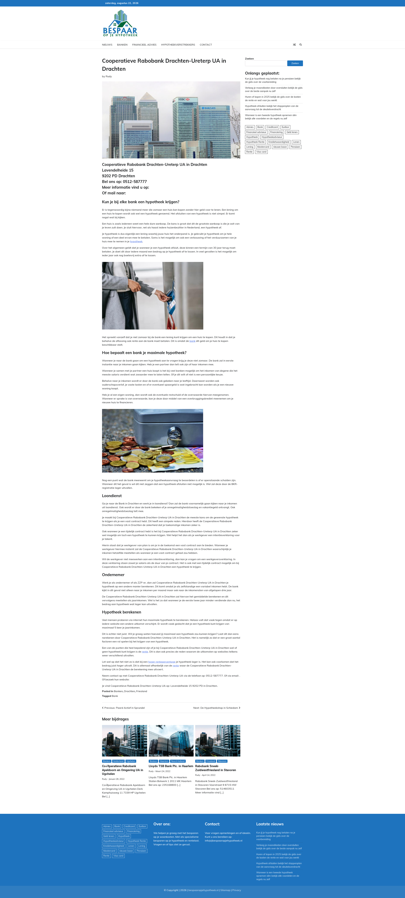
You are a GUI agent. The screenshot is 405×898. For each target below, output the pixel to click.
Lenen (296, 142)
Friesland (141, 691)
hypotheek (136, 241)
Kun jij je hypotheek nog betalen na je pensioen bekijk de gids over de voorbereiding (275, 836)
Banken (122, 44)
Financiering (276, 132)
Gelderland (118, 761)
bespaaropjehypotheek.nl (203, 890)
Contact (206, 44)
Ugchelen (131, 761)
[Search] (300, 44)
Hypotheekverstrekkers (178, 44)
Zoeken (249, 58)
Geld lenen (292, 132)
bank (192, 340)
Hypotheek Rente (255, 142)
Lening (249, 146)
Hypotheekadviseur (272, 137)
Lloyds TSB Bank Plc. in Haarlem (171, 766)
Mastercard (263, 146)
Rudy (109, 76)
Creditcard (272, 127)
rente (145, 651)
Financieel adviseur (256, 132)
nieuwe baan (280, 146)
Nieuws (107, 44)
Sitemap (225, 890)
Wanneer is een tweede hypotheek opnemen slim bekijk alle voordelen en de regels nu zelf (277, 876)
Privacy (236, 890)
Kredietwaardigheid (278, 142)
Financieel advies (144, 44)
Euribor (285, 127)
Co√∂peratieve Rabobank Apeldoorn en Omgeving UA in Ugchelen (122, 770)
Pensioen (295, 146)
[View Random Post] (294, 44)
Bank (115, 695)
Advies (249, 127)
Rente (249, 151)
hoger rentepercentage (161, 661)
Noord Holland (178, 761)
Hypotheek (252, 137)
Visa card (261, 151)
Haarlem (164, 761)
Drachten (129, 691)
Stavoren (222, 761)
